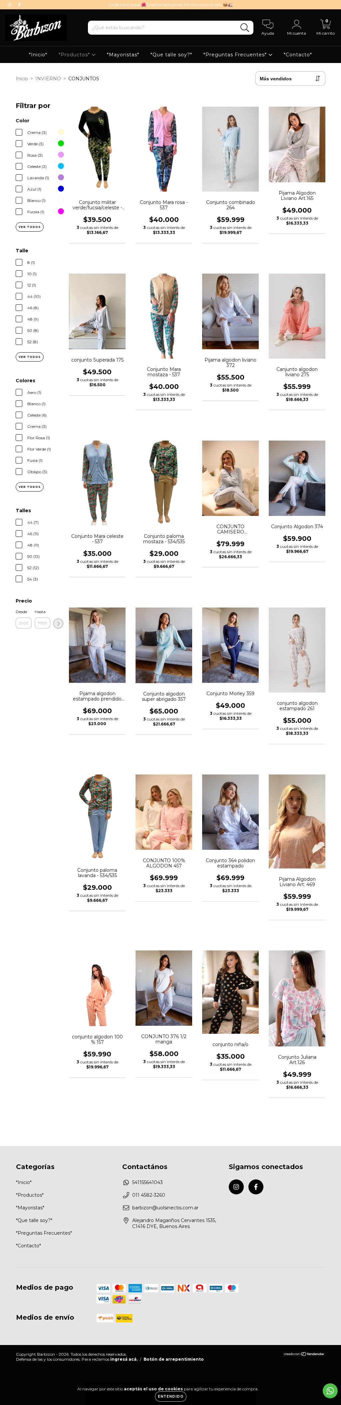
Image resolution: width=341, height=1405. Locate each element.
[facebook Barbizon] (19, 5)
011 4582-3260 (148, 1195)
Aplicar (58, 624)
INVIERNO (48, 79)
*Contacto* (298, 55)
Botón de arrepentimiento (174, 1359)
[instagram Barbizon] (10, 5)
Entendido (170, 1396)
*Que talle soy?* (171, 55)
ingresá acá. (124, 1359)
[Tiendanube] (304, 1354)
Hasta (40, 611)
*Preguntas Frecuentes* (235, 55)
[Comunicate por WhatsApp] (330, 1390)
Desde (21, 611)
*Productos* (75, 55)
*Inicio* (38, 55)
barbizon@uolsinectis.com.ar (165, 1208)
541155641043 (147, 1182)
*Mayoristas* (123, 55)
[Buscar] (245, 28)
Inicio (22, 79)
